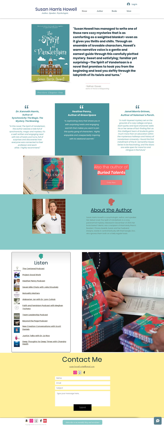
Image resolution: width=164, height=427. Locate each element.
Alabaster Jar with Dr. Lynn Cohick (38, 299)
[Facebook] (41, 421)
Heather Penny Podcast (33, 280)
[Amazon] (26, 421)
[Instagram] (75, 372)
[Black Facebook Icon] (84, 372)
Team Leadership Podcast (35, 314)
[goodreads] (79, 372)
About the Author (111, 210)
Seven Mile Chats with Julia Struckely (40, 287)
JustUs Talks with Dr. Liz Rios (36, 335)
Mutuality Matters (31, 293)
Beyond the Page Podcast (35, 321)
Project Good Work (31, 274)
